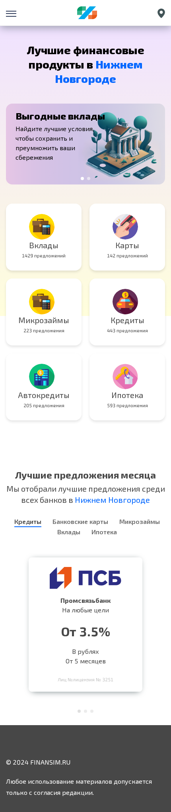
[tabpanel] (85, 144)
